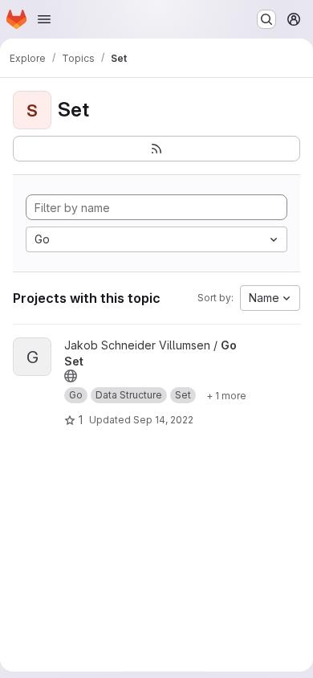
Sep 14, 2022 (163, 420)
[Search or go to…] (266, 19)
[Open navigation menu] (44, 19)
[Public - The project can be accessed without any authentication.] (70, 376)
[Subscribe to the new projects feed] (156, 148)
